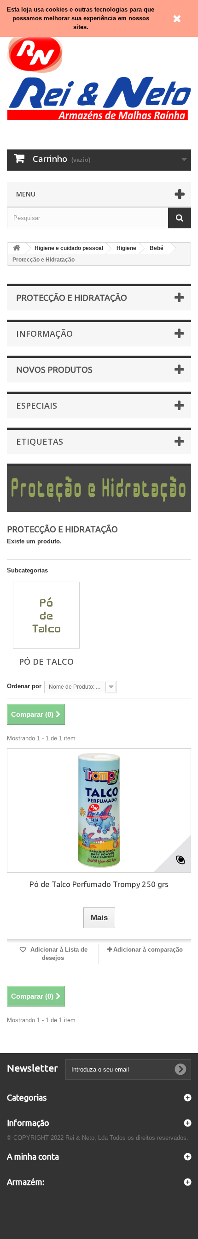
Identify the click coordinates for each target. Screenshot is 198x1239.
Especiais (36, 405)
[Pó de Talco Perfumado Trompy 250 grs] (99, 810)
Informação (44, 333)
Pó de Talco (46, 661)
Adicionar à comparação (148, 949)
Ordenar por (24, 686)
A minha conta (33, 1156)
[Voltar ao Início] (16, 248)
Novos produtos (54, 369)
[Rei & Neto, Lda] (99, 75)
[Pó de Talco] (46, 615)
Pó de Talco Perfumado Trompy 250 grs (99, 884)
